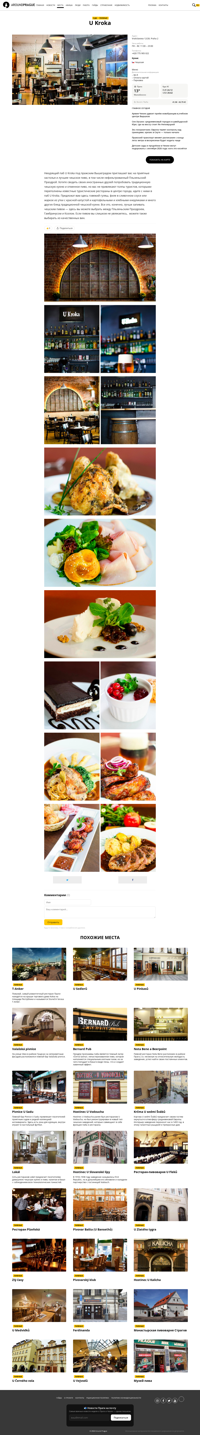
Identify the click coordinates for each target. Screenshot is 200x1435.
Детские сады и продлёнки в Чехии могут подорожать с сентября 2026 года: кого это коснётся (159, 147)
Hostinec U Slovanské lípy (91, 1172)
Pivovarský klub (84, 1280)
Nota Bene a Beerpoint (150, 1049)
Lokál (16, 1172)
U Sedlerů (80, 989)
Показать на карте (159, 159)
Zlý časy (17, 1280)
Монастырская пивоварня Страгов (160, 1330)
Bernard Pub (82, 1049)
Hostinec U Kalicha (147, 1280)
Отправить (53, 922)
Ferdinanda (81, 1330)
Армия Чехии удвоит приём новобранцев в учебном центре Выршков (160, 115)
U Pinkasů (141, 989)
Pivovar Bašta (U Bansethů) (92, 1229)
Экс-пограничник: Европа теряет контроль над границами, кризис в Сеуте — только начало (156, 131)
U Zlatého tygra (145, 1229)
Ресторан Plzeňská (26, 1229)
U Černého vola (23, 1381)
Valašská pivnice (24, 1049)
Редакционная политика (97, 1398)
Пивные (103, 18)
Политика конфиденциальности (126, 1398)
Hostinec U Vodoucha (88, 1112)
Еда (95, 18)
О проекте (68, 1398)
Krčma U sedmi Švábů (149, 1112)
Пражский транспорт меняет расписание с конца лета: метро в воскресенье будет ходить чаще (158, 139)
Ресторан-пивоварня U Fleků (155, 1172)
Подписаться (121, 1417)
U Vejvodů (80, 1381)
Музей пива (143, 1381)
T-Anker (18, 989)
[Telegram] (181, 1401)
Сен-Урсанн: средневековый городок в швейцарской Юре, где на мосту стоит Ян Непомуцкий (160, 123)
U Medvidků (21, 1330)
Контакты (79, 1398)
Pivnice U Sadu (22, 1112)
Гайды (59, 1398)
